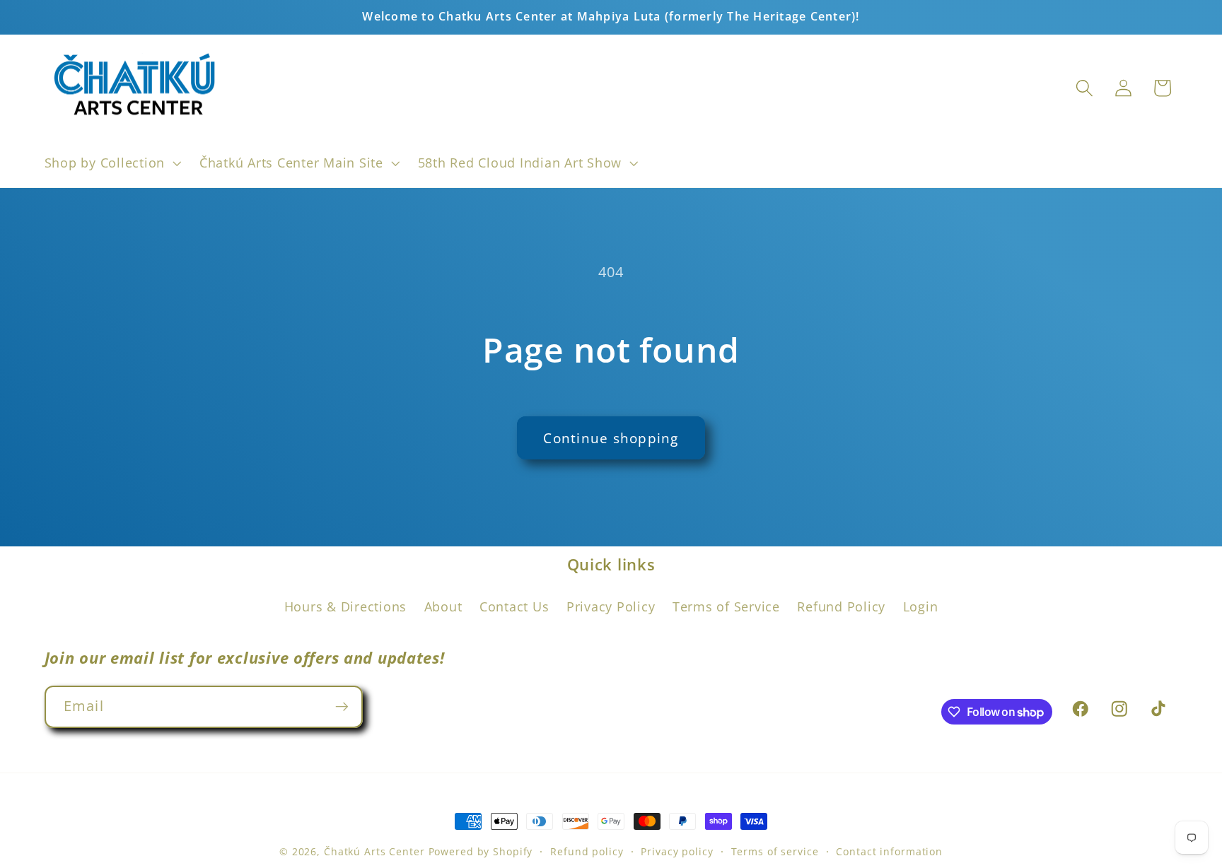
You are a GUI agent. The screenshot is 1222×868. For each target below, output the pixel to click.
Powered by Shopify (481, 851)
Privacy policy (677, 851)
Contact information (889, 851)
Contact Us (514, 606)
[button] (111, 163)
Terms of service (775, 851)
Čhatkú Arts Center (374, 851)
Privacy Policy (611, 606)
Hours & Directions (345, 606)
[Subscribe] (341, 707)
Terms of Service (726, 606)
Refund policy (586, 851)
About (443, 606)
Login (920, 606)
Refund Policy (841, 606)
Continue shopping (610, 438)
